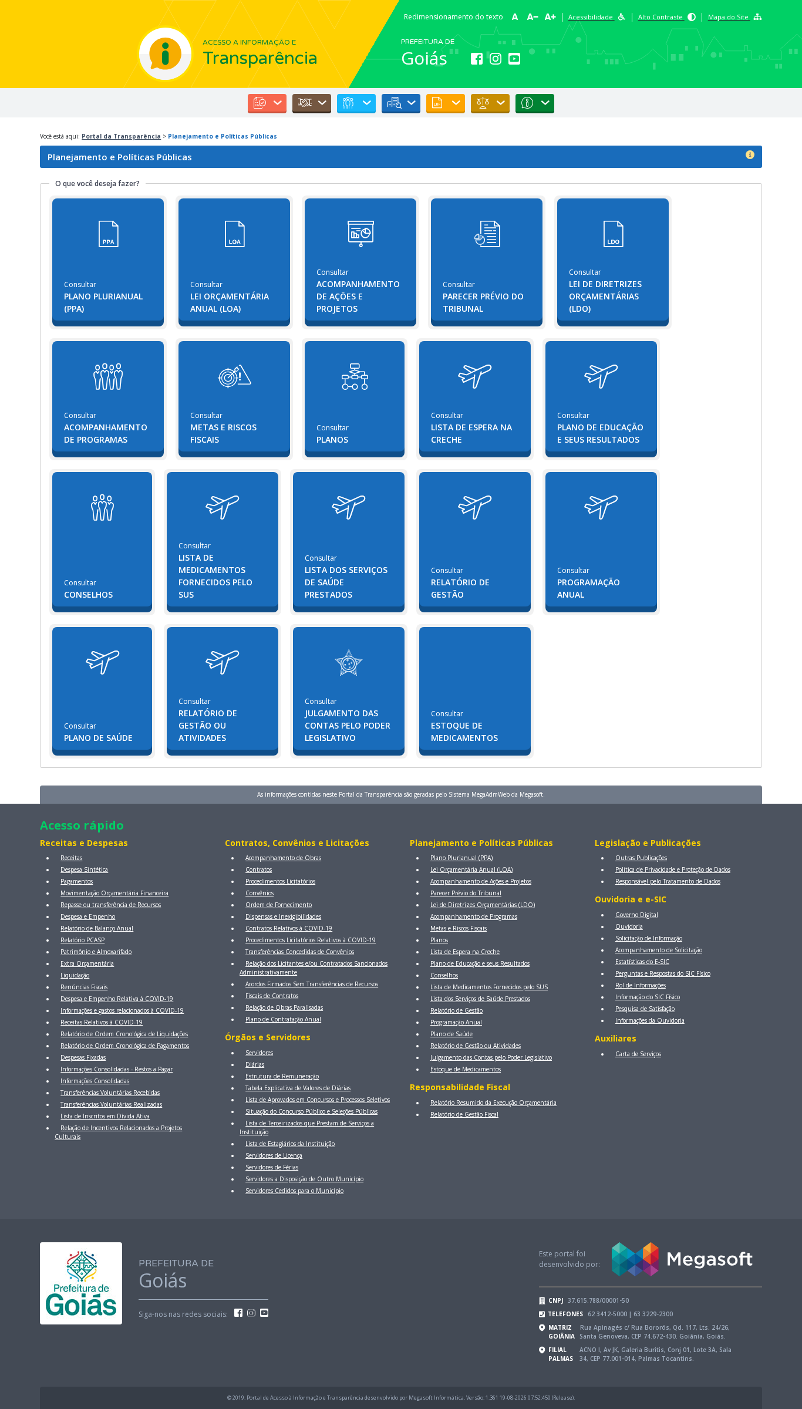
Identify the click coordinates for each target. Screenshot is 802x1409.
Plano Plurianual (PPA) (461, 858)
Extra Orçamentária (87, 963)
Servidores (259, 1053)
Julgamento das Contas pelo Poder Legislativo (491, 1057)
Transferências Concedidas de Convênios (299, 952)
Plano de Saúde (451, 1034)
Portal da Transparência (121, 136)
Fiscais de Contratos (271, 996)
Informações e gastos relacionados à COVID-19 (122, 1010)
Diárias (254, 1064)
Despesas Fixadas (83, 1057)
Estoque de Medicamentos (465, 1069)
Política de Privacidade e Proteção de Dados (672, 869)
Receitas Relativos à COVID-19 (101, 1022)
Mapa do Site (729, 16)
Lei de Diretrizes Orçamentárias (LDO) (482, 905)
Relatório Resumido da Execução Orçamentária (493, 1102)
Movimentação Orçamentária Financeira (114, 893)
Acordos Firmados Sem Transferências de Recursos (311, 984)
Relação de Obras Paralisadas (284, 1007)
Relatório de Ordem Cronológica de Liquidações (124, 1034)
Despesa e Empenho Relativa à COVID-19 (116, 999)
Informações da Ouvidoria (650, 1020)
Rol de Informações (640, 985)
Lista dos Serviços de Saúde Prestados (480, 999)
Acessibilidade (591, 16)
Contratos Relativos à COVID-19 (288, 928)
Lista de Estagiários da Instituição (290, 1144)
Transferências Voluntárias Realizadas (111, 1104)
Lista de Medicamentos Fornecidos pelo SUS (489, 987)
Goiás (424, 58)
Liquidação (74, 975)
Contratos (258, 869)
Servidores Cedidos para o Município (294, 1190)
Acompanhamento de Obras (283, 858)
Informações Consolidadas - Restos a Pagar (116, 1069)
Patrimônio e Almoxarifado (96, 952)
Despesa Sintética (84, 869)
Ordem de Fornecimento (278, 905)
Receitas (71, 858)
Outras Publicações (641, 858)
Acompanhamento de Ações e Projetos (480, 881)
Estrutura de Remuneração (282, 1076)
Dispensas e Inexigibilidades (283, 916)
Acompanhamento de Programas (473, 916)
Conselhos (444, 975)
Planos (439, 940)
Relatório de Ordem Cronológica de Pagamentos (124, 1045)
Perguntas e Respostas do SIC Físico (662, 973)
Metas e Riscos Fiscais (458, 928)
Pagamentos (76, 881)
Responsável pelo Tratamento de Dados (667, 881)
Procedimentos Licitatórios (280, 881)
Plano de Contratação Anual (283, 1019)
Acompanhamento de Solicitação (658, 950)
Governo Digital (636, 915)
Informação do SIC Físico (647, 997)
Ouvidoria (629, 926)
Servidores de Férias (271, 1167)
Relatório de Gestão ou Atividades (475, 1045)
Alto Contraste (661, 16)
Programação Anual (456, 1022)
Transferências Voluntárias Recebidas (110, 1092)
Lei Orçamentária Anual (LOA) (471, 869)
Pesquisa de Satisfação (645, 1008)
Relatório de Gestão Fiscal (464, 1114)
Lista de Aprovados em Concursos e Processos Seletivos (317, 1099)
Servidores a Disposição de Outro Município (304, 1179)
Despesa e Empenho (87, 916)
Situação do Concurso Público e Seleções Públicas (311, 1111)
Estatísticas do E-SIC (642, 962)
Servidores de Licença (273, 1155)
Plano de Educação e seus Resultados (480, 963)
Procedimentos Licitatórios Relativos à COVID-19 (310, 940)
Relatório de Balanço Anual (96, 928)
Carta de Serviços (638, 1054)
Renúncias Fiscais (83, 987)
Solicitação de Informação (648, 938)
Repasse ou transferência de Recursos (110, 905)
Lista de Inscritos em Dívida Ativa (105, 1116)
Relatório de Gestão (456, 1010)
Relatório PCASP (82, 940)
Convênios (259, 893)
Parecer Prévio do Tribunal (465, 893)
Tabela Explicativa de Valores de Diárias (298, 1088)
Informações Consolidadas (94, 1081)
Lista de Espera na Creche (465, 952)
